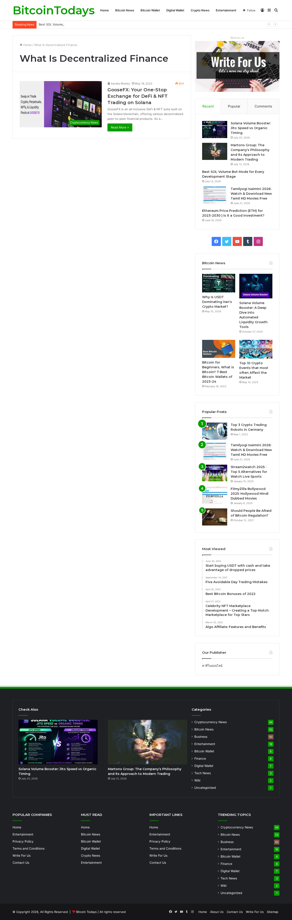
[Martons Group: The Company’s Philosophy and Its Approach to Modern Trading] (214, 151)
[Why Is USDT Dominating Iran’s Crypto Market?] (218, 283)
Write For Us (22, 855)
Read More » (120, 127)
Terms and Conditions (28, 848)
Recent (208, 106)
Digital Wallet (175, 10)
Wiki (197, 780)
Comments (263, 106)
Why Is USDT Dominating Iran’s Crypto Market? (217, 302)
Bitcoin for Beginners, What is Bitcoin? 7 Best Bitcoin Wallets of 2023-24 (218, 372)
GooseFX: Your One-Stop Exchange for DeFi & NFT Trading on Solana (137, 96)
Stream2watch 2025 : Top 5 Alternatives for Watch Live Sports (249, 472)
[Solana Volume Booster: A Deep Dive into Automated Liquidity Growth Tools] (255, 286)
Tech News (202, 773)
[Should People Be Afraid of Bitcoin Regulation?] (214, 516)
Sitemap (272, 912)
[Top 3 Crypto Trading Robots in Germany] (214, 431)
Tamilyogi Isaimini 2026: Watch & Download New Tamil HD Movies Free (251, 193)
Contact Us (21, 862)
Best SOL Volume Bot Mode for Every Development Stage (80, 24)
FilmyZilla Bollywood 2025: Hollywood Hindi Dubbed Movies (250, 493)
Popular (234, 106)
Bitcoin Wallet (150, 10)
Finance (200, 758)
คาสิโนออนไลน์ (212, 665)
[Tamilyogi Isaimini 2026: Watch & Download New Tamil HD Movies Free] (214, 195)
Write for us (237, 37)
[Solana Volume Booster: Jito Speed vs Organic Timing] (214, 129)
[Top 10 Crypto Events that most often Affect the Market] (255, 349)
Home (104, 10)
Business (200, 736)
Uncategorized (205, 787)
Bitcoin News (124, 10)
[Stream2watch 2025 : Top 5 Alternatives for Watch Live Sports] (214, 473)
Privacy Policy (23, 841)
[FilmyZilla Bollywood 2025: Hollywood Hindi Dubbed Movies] (214, 495)
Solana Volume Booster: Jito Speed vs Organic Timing (251, 128)
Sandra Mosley (120, 83)
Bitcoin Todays (86, 912)
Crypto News (200, 10)
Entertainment (226, 10)
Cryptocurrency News (210, 722)
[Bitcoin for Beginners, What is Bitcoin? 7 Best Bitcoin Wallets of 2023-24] (218, 349)
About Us (217, 912)
